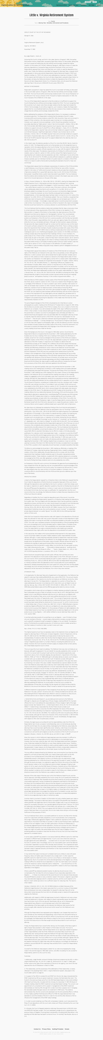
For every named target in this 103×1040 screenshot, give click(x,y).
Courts (53, 21)
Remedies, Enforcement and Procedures (57, 22)
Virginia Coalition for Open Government (15, 5)
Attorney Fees (42, 22)
